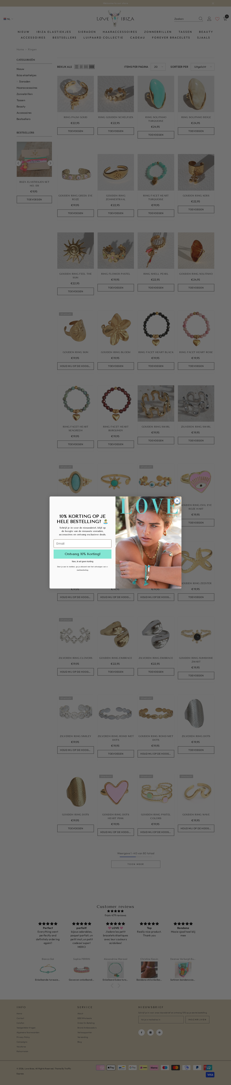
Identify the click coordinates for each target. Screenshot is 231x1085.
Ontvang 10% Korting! (82, 554)
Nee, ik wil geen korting (82, 561)
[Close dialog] (177, 501)
